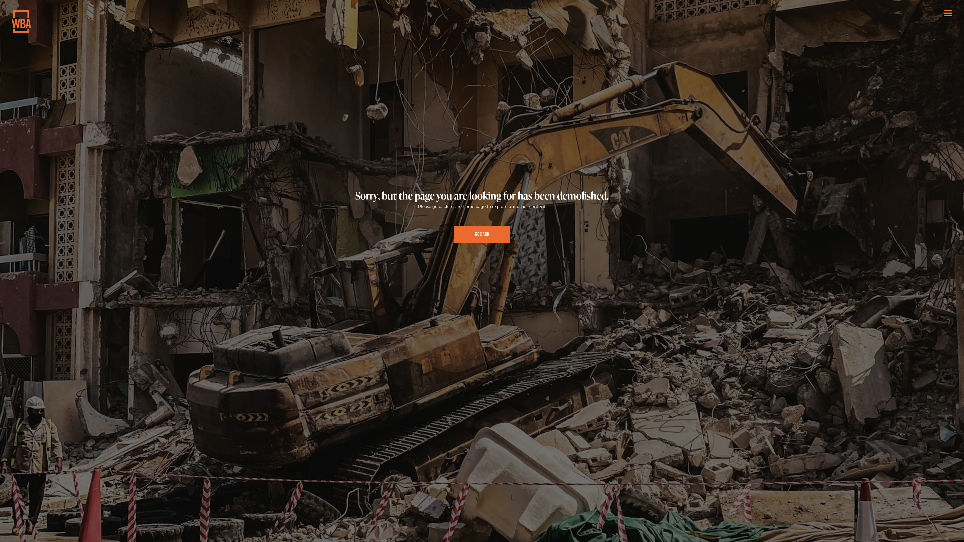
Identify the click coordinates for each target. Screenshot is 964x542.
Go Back (482, 234)
